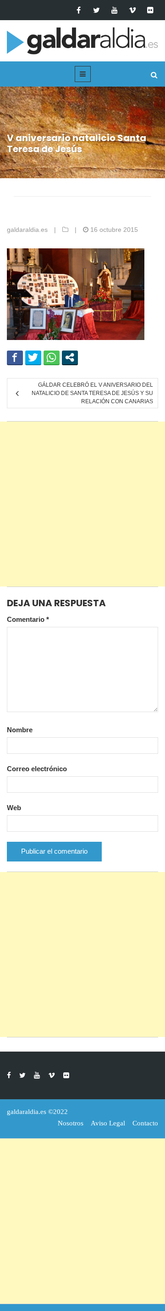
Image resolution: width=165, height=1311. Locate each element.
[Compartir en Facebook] (15, 357)
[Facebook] (79, 10)
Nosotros (70, 1123)
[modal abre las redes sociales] (70, 357)
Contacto (145, 1123)
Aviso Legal (108, 1123)
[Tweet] (33, 357)
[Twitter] (96, 10)
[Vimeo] (132, 10)
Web (14, 808)
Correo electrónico (37, 769)
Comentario (28, 619)
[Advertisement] (82, 504)
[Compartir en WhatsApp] (52, 357)
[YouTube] (114, 10)
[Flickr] (150, 10)
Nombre (20, 730)
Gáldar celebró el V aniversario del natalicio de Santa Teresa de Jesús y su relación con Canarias (92, 393)
